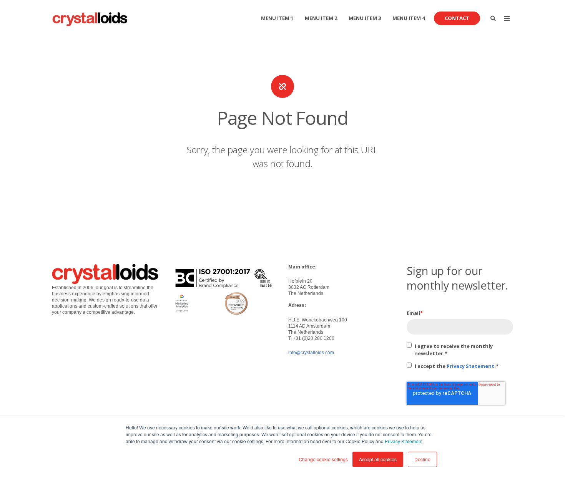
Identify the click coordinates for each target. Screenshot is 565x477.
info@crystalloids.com (311, 352)
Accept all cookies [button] (378, 459)
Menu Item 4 (408, 18)
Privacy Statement (403, 441)
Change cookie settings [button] (323, 459)
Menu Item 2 (321, 18)
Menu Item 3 (365, 18)
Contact (457, 18)
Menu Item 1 (277, 18)
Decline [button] (422, 459)
